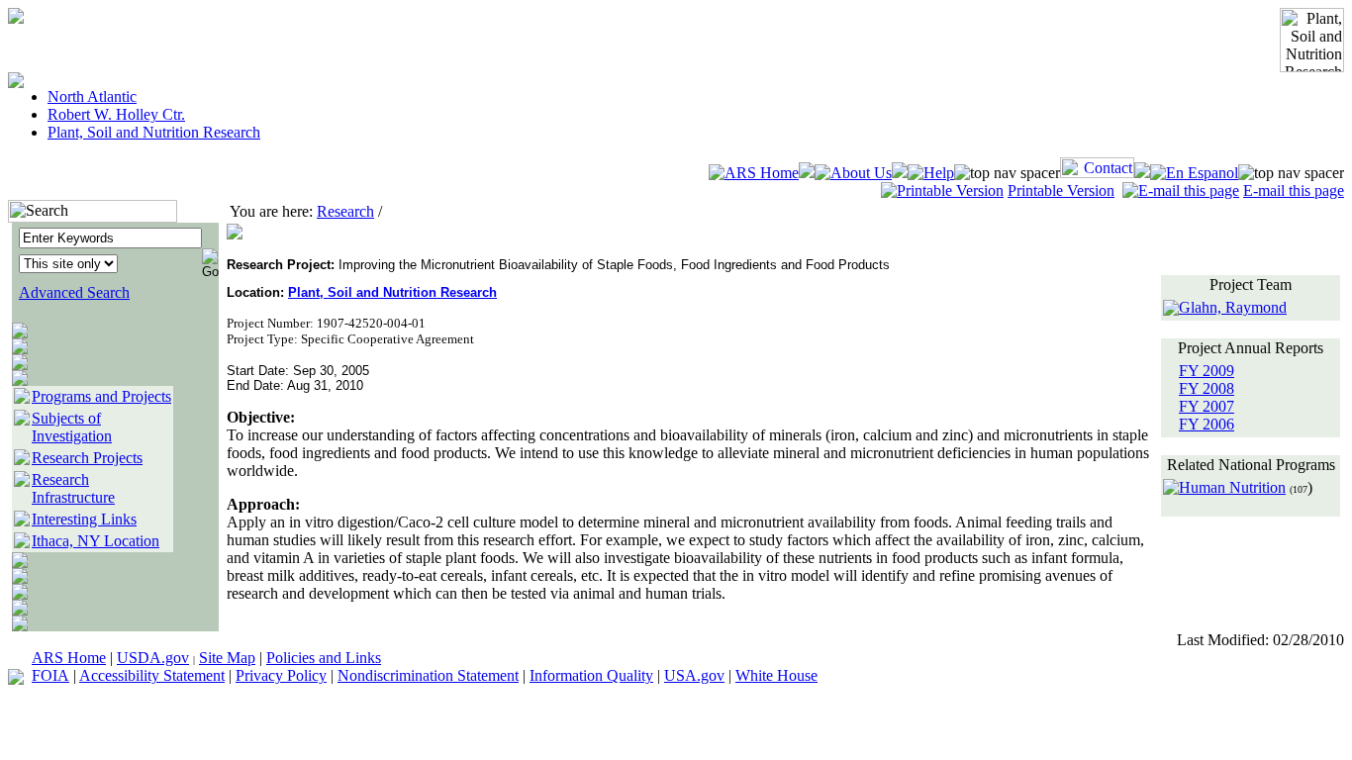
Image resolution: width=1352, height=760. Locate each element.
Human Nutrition (1232, 487)
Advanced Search (74, 292)
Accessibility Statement (152, 675)
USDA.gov (153, 657)
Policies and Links (323, 657)
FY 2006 (1206, 424)
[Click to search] (210, 256)
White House (776, 675)
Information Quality (591, 675)
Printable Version (1061, 190)
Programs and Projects (101, 396)
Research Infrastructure (73, 488)
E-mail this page (1293, 190)
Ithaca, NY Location (95, 540)
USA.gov (694, 675)
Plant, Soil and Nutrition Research (154, 132)
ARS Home (69, 657)
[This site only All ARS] (68, 262)
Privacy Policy (281, 675)
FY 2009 (1206, 370)
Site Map (227, 657)
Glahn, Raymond (1233, 307)
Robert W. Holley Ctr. (116, 114)
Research (345, 211)
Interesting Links (84, 519)
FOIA (50, 675)
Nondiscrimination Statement (428, 675)
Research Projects (87, 457)
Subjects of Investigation (72, 427)
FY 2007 (1206, 406)
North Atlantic (92, 96)
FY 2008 (1206, 388)
